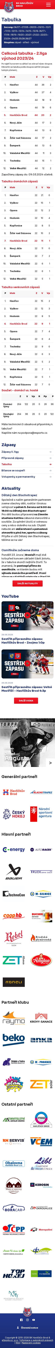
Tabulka (7, 464)
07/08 (25, 27)
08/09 (33, 27)
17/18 (6, 34)
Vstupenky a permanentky (18, 476)
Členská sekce (29, 1327)
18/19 (13, 34)
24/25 (15, 38)
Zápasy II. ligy (10, 451)
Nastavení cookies (31, 1342)
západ (18, 42)
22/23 (44, 34)
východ (35, 42)
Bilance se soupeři (13, 470)
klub (12, 77)
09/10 (41, 27)
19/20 (21, 34)
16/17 (42, 31)
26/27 (28, 38)
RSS (18, 1342)
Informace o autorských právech (36, 1340)
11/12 (7, 31)
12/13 (14, 31)
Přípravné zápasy (13, 458)
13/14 (21, 31)
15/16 (35, 31)
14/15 (28, 31)
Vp (49, 77)
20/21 (28, 34)
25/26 (22, 38)
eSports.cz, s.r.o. (10, 1340)
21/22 (36, 34)
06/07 (17, 27)
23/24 (7, 38)
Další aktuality (27, 583)
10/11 (48, 27)
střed (26, 42)
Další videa (26, 700)
